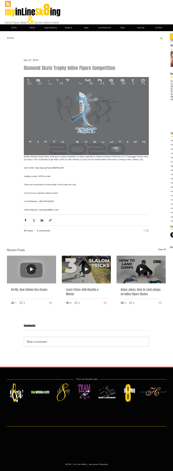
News (24, 23)
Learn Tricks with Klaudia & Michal (82, 291)
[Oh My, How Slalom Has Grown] (31, 269)
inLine (24, 12)
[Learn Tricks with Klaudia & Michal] (86, 269)
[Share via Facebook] (25, 220)
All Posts (10, 38)
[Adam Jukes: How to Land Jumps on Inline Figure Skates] (141, 269)
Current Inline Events (47, 23)
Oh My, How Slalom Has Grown (29, 289)
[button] (161, 38)
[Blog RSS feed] (8, 4)
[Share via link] (50, 220)
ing (55, 12)
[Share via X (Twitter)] (33, 220)
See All (162, 249)
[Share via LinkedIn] (42, 220)
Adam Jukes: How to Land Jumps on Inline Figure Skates (141, 291)
